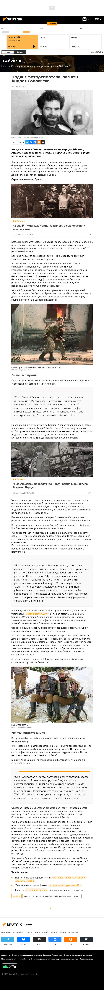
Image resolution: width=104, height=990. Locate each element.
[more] (89, 234)
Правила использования (22, 955)
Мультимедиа (58, 932)
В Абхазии (19, 221)
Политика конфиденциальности (78, 955)
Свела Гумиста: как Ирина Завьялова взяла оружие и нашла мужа (49, 227)
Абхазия (77, 896)
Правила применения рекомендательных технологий (54, 959)
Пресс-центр (74, 932)
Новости (27, 896)
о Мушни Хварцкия (36, 889)
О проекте (5, 955)
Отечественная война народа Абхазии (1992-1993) (52, 896)
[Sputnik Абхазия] (13, 21)
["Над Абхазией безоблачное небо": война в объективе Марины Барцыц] (52, 459)
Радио (29, 932)
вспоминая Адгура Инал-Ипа (65, 885)
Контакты (38, 955)
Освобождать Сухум (37, 613)
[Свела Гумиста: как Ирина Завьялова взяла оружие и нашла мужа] (52, 201)
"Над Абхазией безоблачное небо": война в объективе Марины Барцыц (50, 485)
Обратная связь (86, 959)
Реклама (47, 955)
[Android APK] (9, 966)
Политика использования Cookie (15, 959)
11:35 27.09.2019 (18, 86)
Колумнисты (42, 932)
